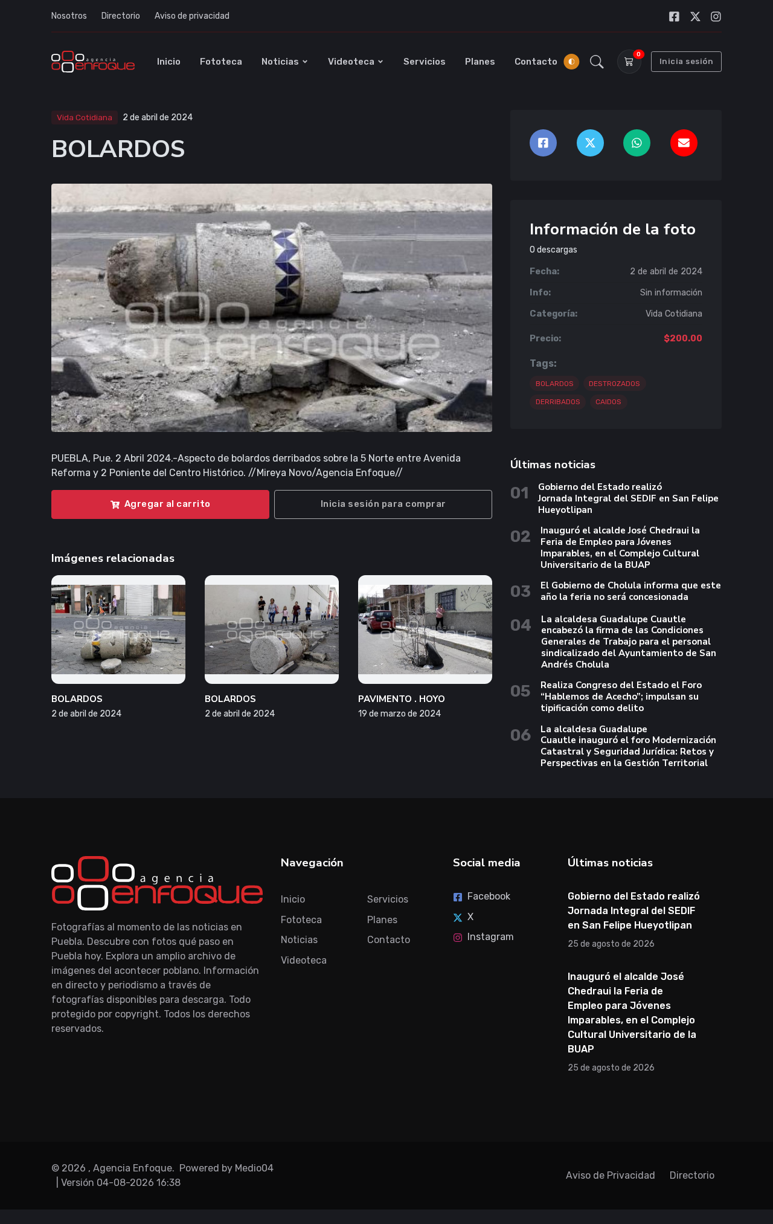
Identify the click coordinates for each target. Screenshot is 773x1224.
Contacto (536, 61)
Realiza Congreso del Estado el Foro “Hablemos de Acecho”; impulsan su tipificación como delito (621, 696)
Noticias (280, 61)
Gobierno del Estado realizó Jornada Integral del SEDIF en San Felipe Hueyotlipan (628, 498)
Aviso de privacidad (192, 16)
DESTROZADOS (614, 383)
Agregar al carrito (167, 503)
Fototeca (221, 61)
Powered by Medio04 (226, 1168)
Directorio (120, 16)
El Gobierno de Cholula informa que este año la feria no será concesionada (630, 591)
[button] (597, 61)
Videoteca (351, 61)
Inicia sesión (686, 61)
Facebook (488, 896)
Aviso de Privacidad (610, 1175)
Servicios (424, 61)
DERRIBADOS (558, 402)
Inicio (169, 61)
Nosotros (69, 16)
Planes (480, 61)
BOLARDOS (77, 699)
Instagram (490, 936)
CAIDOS (608, 402)
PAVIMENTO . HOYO (401, 699)
